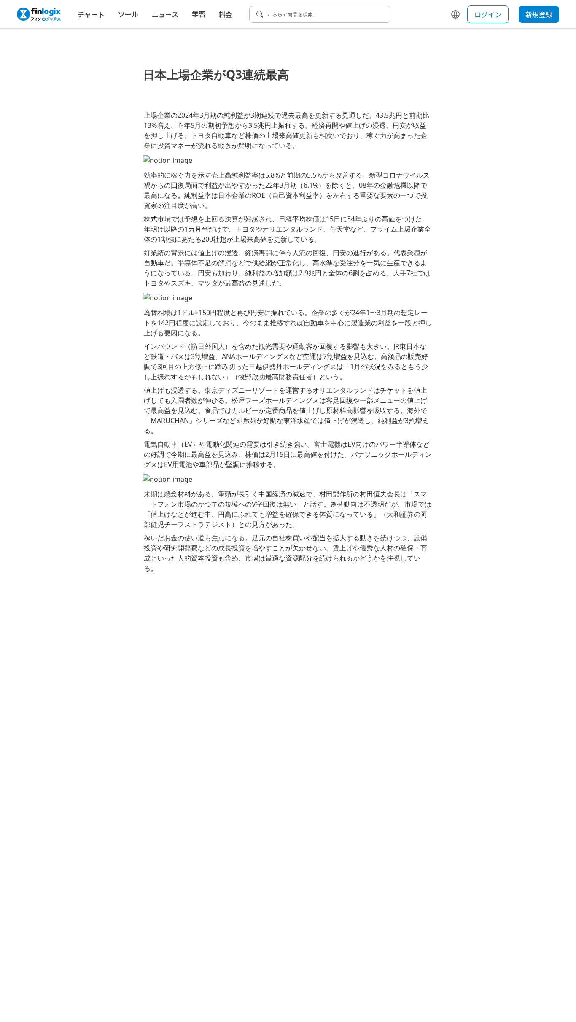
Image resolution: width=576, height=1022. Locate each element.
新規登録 (538, 14)
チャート (91, 14)
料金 (225, 14)
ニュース (165, 14)
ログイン (487, 14)
